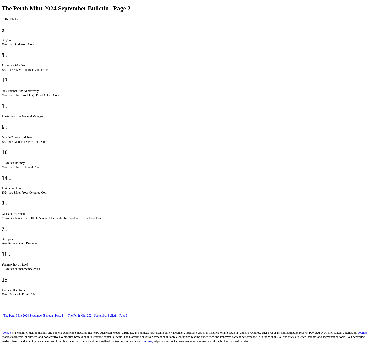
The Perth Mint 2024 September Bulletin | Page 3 (98, 315)
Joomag (7, 332)
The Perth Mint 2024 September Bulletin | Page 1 (33, 315)
